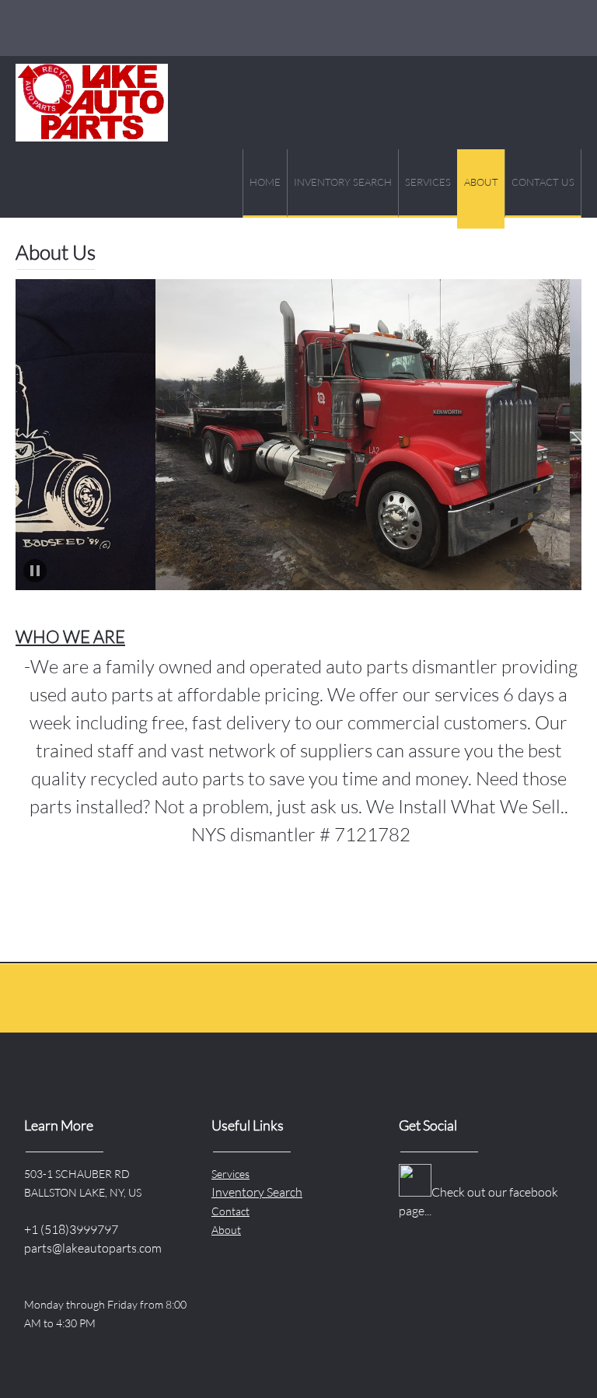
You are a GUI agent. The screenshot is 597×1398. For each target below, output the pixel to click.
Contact (230, 1211)
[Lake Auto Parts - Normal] (92, 103)
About (226, 1229)
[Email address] (71, 28)
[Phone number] (34, 28)
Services (230, 1173)
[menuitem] (265, 183)
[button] (313, 434)
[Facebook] (146, 28)
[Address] (108, 28)
